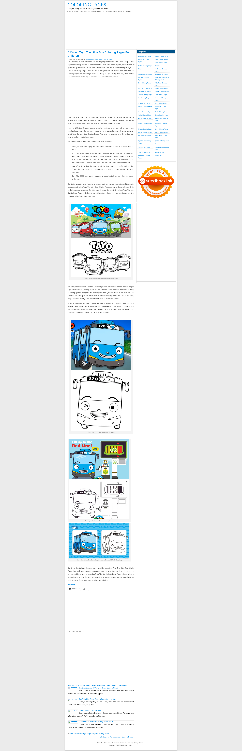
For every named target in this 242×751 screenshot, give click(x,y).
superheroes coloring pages (144, 142)
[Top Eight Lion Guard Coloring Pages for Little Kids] (73, 698)
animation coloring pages (143, 60)
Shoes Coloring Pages (161, 132)
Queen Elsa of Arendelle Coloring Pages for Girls (96, 722)
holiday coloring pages (145, 106)
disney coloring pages (106, 59)
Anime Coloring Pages (82, 11)
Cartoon (157, 66)
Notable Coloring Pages (145, 123)
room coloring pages (161, 129)
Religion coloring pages (145, 129)
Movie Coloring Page (161, 112)
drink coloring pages (161, 74)
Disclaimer (123, 743)
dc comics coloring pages (161, 70)
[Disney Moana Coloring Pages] (73, 710)
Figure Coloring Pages (161, 88)
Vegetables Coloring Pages (144, 157)
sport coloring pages (144, 135)
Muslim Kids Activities (144, 115)
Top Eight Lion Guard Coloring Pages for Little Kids (97, 699)
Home (69, 11)
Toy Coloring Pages (144, 147)
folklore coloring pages (145, 94)
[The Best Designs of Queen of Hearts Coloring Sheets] (73, 687)
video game (158, 155)
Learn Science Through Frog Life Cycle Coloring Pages (89, 734)
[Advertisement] (121, 31)
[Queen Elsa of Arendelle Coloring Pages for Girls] (73, 721)
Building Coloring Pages (145, 66)
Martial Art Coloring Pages (160, 107)
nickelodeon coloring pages (161, 119)
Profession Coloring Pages (161, 125)
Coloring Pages (87, 4)
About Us (100, 743)
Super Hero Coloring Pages (161, 136)
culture (140, 69)
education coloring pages (143, 79)
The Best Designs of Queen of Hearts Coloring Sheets (98, 688)
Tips (156, 144)
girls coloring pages (161, 103)
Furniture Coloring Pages (160, 99)
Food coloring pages (161, 94)
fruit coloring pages (144, 98)
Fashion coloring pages (145, 88)
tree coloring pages (144, 152)
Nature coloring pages (162, 115)
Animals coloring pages (162, 56)
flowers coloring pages (162, 91)
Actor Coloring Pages (144, 56)
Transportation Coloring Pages (162, 148)
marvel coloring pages (145, 112)
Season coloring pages (145, 132)
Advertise (107, 743)
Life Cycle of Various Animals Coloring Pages (116, 737)
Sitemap (141, 743)
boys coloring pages (161, 62)
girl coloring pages (144, 103)
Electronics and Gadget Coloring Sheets (162, 79)
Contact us (115, 743)
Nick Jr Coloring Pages (145, 118)
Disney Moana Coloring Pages (90, 710)
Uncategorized (159, 152)
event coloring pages (144, 83)
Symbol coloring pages (162, 141)
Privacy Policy (133, 743)
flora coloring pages (144, 91)
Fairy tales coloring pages (161, 84)
